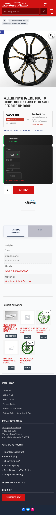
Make (9, 159)
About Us (7, 390)
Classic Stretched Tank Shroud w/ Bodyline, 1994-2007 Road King (10, 328)
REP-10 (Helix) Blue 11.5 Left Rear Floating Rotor (27, 330)
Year (8, 149)
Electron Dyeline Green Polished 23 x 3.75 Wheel (43, 330)
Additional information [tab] (15, 231)
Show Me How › (38, 124)
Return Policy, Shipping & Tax (17, 413)
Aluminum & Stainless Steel (18, 281)
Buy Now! (24, 189)
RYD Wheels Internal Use (18, 20)
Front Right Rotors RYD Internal (15, 24)
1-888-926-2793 (9, 431)
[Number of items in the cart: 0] (44, 4)
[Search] (43, 11)
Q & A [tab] (40, 229)
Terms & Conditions (12, 408)
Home (4, 20)
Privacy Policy (9, 404)
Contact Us (8, 394)
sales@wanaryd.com (11, 427)
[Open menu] (51, 11)
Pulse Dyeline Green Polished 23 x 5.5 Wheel (26, 361)
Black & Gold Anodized (16, 271)
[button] (52, 35)
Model (9, 170)
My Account (8, 399)
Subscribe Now (13, 497)
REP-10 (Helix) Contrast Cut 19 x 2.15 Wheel (9, 361)
